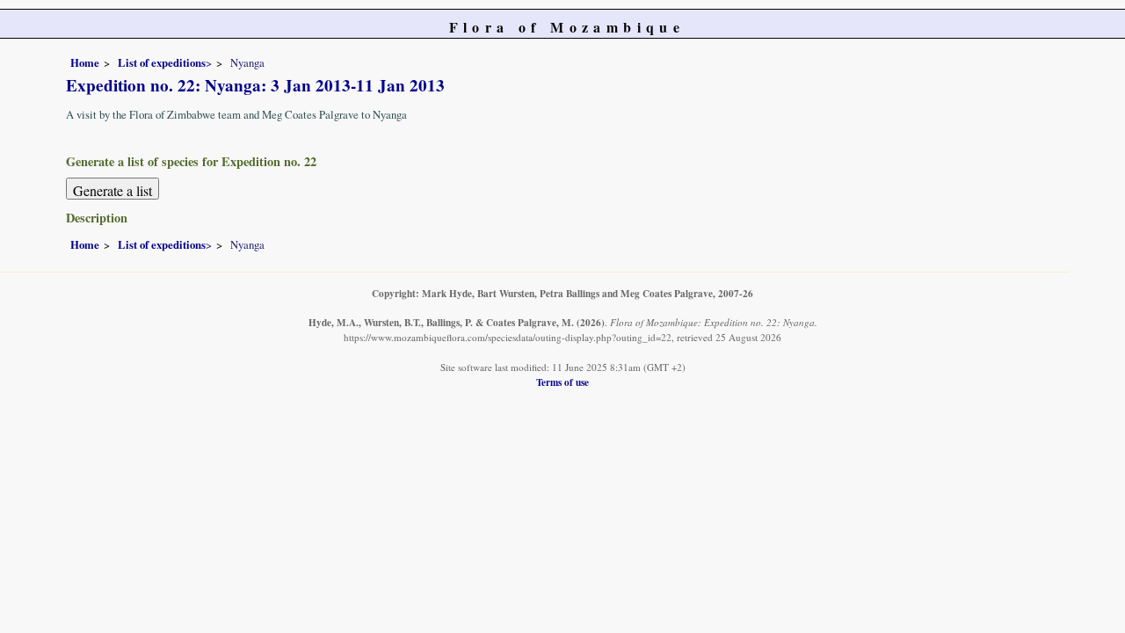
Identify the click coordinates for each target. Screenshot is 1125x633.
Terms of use (562, 382)
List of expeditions (162, 62)
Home (84, 62)
